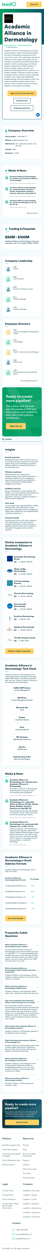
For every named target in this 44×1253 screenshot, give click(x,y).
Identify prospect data (11, 1145)
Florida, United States (25, 45)
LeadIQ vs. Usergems (31, 1212)
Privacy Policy (7, 1191)
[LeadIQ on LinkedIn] (39, 1249)
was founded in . (19, 1082)
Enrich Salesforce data (11, 1160)
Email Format (22, 101)
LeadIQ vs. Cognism (31, 1204)
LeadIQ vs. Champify (31, 1217)
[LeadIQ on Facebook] (35, 1249)
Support (26, 1160)
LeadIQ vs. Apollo (30, 1195)
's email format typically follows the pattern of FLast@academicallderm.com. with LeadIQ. (20, 1065)
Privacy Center (29, 1178)
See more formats (15, 918)
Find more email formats (19, 1069)
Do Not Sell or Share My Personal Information (10, 1206)
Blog (25, 1149)
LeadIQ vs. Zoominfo (31, 1191)
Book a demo (22, 1122)
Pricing (26, 1145)
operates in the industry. (21, 1029)
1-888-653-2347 (22, 1230)
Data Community (30, 1169)
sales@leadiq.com (23, 1239)
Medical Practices (14, 1033)
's (21, 990)
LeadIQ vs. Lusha (30, 1199)
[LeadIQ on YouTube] (41, 1249)
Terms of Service (9, 1199)
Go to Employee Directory (29, 380)
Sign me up (16, 426)
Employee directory (22, 108)
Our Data (26, 1173)
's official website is (22, 974)
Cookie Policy (7, 1195)
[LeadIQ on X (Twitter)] (37, 1249)
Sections (8, 439)
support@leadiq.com (24, 1234)
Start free (34, 4)
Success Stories (8, 1165)
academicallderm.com (20, 977)
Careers (26, 1165)
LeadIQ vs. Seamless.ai (32, 1208)
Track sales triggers (10, 1149)
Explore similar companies (19, 651)
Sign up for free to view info (22, 93)
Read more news (32, 213)
